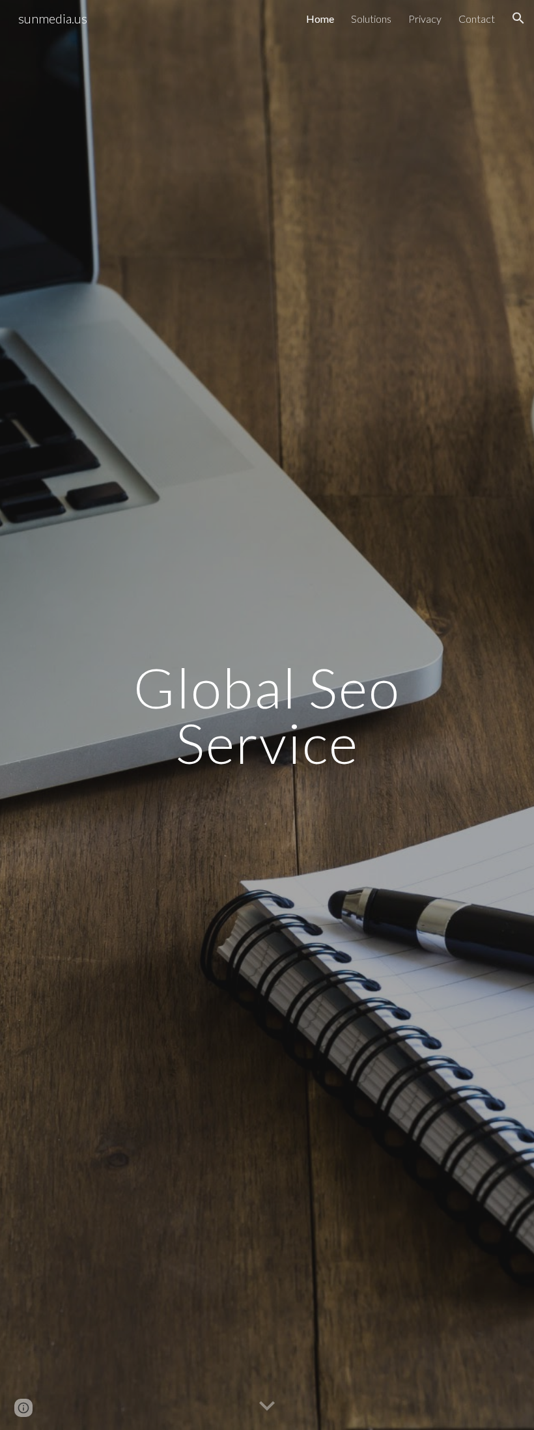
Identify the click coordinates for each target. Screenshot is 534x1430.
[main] (267, 715)
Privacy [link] (425, 18)
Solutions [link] (371, 18)
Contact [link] (476, 18)
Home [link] (320, 18)
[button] (518, 18)
